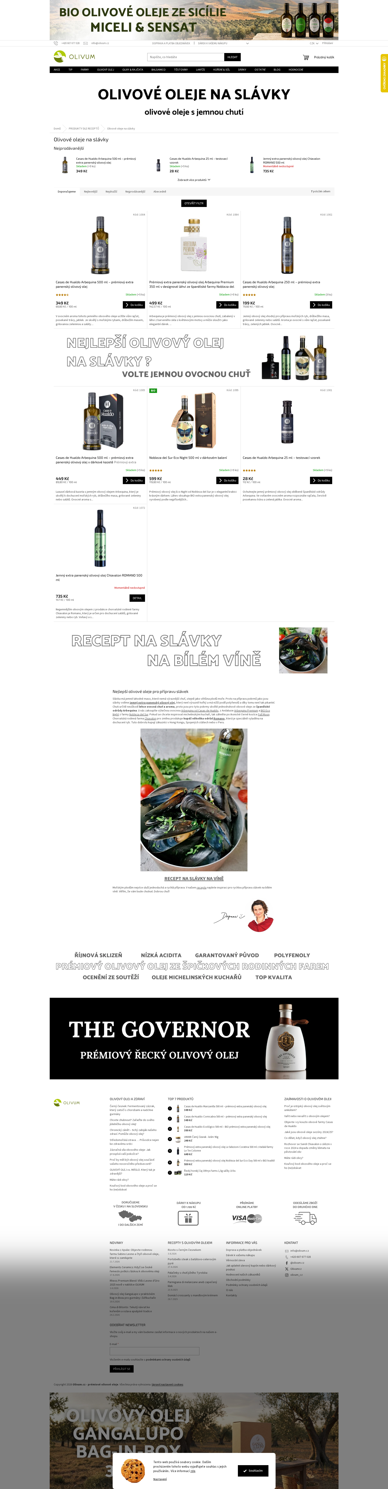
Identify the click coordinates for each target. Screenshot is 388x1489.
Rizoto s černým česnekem (184, 1250)
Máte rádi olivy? (119, 1180)
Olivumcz (296, 1269)
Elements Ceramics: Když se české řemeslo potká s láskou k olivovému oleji (134, 1269)
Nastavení (160, 1479)
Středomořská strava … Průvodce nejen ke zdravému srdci (134, 1142)
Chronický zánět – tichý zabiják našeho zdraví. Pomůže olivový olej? (133, 1132)
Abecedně (160, 192)
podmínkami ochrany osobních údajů (168, 1360)
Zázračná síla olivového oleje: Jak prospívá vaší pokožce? (130, 1152)
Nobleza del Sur (138, 714)
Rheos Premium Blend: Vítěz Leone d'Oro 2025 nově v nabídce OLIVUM (134, 1283)
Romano (219, 719)
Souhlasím (256, 1471)
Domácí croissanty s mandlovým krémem (193, 1296)
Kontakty (231, 1295)
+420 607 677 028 (300, 1257)
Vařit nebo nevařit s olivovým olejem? (307, 1116)
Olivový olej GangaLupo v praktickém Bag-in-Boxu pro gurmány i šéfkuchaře (133, 1296)
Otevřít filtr (194, 203)
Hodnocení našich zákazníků (243, 1275)
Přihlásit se (121, 1369)
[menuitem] (57, 69)
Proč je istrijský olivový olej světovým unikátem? (307, 1108)
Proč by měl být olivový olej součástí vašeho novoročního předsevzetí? (132, 1162)
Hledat (232, 57)
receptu (202, 888)
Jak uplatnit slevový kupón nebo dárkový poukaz (251, 1268)
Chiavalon (150, 719)
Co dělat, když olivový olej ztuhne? (305, 1138)
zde (193, 1471)
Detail (137, 598)
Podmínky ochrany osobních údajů (246, 1285)
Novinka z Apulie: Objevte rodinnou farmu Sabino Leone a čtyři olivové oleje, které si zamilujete (134, 1254)
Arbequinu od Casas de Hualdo (199, 711)
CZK (312, 43)
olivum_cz (296, 1275)
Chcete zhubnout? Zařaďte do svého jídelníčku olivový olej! (132, 1122)
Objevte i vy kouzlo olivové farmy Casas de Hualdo (308, 1124)
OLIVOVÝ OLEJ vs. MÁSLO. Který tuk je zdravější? (132, 1172)
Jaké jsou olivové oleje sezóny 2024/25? (308, 1132)
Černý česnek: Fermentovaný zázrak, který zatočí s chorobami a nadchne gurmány (132, 1110)
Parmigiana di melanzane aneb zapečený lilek (192, 1284)
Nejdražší (111, 192)
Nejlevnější (90, 192)
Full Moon (263, 714)
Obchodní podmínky (238, 1280)
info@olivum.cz (299, 1251)
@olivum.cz (297, 1263)
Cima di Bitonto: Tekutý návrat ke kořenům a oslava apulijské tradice (131, 1309)
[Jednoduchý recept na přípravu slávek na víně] (194, 800)
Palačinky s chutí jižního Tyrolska (187, 1273)
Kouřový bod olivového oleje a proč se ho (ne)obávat (133, 1188)
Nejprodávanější (135, 192)
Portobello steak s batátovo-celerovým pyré (192, 1261)
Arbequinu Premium (246, 711)
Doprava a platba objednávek (171, 43)
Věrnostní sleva (235, 1260)
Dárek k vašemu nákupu (212, 43)
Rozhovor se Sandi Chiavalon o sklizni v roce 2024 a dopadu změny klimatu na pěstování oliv (308, 1148)
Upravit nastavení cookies (167, 1385)
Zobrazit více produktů (192, 179)
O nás (229, 1290)
